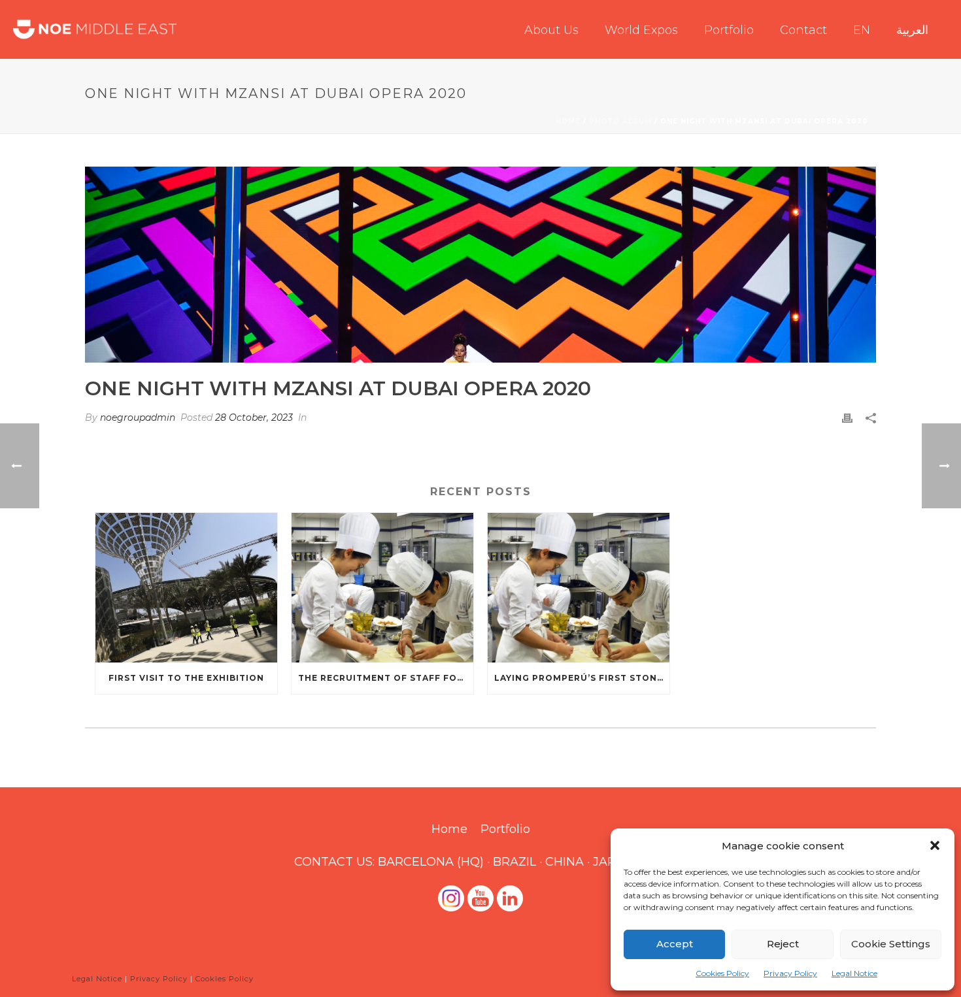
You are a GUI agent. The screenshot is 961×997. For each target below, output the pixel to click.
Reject (783, 944)
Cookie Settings (890, 944)
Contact (803, 30)
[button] (934, 845)
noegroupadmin (137, 417)
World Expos (641, 30)
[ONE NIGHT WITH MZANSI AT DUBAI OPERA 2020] (480, 265)
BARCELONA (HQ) (431, 862)
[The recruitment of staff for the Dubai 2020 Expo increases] (382, 587)
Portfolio (729, 30)
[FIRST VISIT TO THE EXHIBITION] (186, 587)
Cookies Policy (722, 973)
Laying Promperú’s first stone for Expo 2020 (581, 678)
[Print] (847, 417)
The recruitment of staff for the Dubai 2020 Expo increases (385, 678)
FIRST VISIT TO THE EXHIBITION (186, 678)
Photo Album (620, 121)
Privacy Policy (790, 973)
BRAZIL (514, 862)
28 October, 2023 (254, 417)
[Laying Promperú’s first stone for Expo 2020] (578, 587)
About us (551, 30)
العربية (912, 30)
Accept (674, 944)
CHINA (564, 862)
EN (861, 30)
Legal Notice (854, 973)
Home (568, 121)
